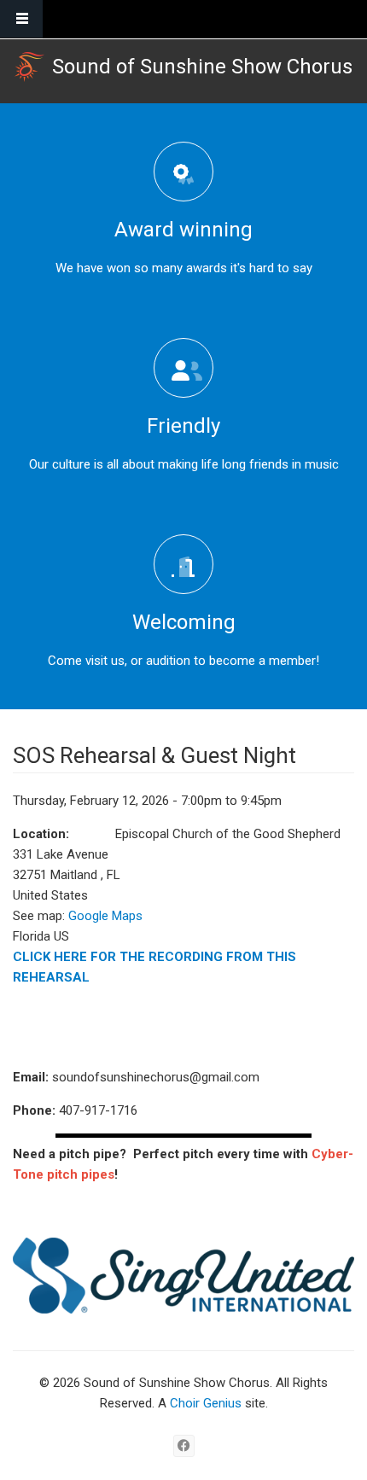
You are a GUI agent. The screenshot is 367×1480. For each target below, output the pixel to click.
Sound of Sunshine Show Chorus (202, 67)
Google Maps (105, 916)
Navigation (21, 19)
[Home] (29, 67)
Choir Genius (206, 1403)
